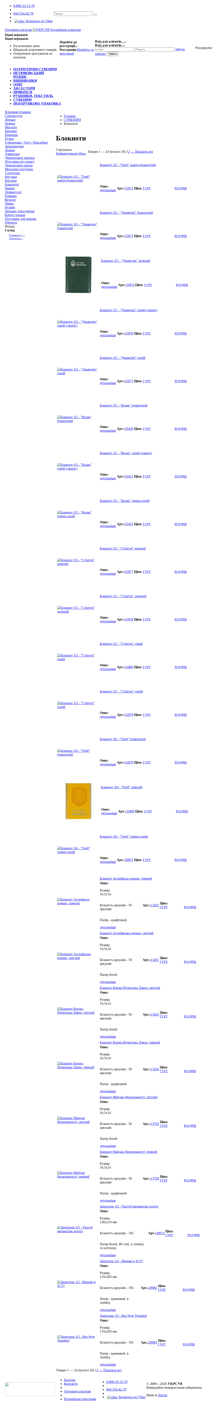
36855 (129, 860)
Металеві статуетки (19, 169)
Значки (10, 123)
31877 (129, 571)
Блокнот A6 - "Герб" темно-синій (124, 836)
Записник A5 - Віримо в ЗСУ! (121, 1261)
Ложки (10, 150)
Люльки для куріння (19, 211)
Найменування (67, 153)
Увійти (113, 54)
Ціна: (82, 153)
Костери (11, 180)
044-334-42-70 (23, 13)
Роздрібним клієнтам (65, 30)
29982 (153, 1288)
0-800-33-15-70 (24, 6)
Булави (10, 207)
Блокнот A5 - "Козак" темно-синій (125, 501)
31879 (129, 714)
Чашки (10, 188)
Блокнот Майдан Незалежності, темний (128, 1152)
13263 (154, 1014)
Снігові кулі (13, 116)
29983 (153, 1342)
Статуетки (12, 173)
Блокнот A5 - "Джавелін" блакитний (126, 212)
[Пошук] (95, 14)
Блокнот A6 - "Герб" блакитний (123, 739)
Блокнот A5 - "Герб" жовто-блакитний (128, 165)
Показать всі (144, 151)
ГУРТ (147, 188)
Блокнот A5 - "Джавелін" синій (122, 358)
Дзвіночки (12, 154)
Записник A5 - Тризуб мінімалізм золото (129, 1206)
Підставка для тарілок (20, 219)
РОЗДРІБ (181, 188)
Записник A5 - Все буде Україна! (123, 1316)
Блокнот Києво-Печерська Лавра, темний (130, 1042)
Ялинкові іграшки (18, 112)
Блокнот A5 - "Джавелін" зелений (125, 260)
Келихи (10, 199)
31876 (129, 333)
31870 (129, 762)
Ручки (9, 138)
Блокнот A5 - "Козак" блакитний (123, 405)
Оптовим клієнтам (18, 30)
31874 (130, 285)
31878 (129, 619)
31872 (129, 188)
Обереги (11, 222)
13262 (154, 905)
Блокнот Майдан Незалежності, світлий (128, 1097)
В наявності (17, 235)
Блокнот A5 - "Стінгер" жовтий (123, 548)
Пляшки (11, 196)
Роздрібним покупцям (80, 1399)
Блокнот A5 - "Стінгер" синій (121, 691)
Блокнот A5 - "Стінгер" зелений (123, 596)
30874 (160, 1233)
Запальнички (14, 146)
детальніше (108, 190)
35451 (129, 476)
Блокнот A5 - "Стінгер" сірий (121, 644)
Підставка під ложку (20, 161)
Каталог (70, 1380)
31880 (129, 667)
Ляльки (10, 119)
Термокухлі (13, 192)
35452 (129, 524)
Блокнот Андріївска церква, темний (126, 878)
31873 (129, 236)
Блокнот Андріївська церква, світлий (127, 933)
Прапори (11, 135)
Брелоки (11, 131)
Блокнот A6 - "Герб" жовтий (121, 787)
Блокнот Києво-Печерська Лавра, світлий (130, 988)
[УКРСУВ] (41, 30)
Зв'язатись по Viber (39, 21)
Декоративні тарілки (20, 158)
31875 (129, 381)
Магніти (11, 127)
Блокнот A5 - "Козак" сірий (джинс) (126, 453)
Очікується (16, 238)
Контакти (71, 1384)
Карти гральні (15, 215)
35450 (129, 428)
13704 (154, 1178)
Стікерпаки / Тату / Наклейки (26, 142)
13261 (154, 960)
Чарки (9, 203)
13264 (154, 1069)
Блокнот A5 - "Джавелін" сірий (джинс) (128, 310)
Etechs (162, 1395)
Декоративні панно (19, 165)
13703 (154, 1124)
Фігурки (11, 177)
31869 (130, 811)
